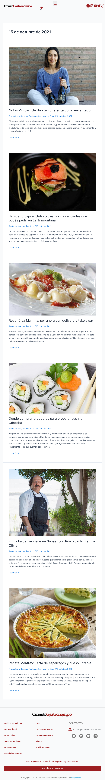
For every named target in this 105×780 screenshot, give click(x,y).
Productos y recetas (44, 729)
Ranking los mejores (13, 723)
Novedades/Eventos (13, 753)
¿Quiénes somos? (43, 747)
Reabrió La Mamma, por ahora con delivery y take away (51, 320)
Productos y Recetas (18, 116)
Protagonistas (10, 735)
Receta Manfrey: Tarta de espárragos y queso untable (50, 663)
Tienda (39, 741)
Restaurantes (35, 116)
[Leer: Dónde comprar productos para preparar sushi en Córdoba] (52, 388)
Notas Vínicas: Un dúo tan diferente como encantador (50, 110)
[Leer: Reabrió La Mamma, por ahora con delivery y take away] (52, 289)
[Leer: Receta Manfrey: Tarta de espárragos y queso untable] (52, 623)
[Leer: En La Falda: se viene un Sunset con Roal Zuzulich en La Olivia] (52, 502)
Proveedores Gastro (44, 735)
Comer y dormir (10, 729)
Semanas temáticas (12, 741)
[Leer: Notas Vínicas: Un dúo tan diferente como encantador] (52, 76)
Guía (38, 723)
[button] (55, 3)
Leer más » (14, 137)
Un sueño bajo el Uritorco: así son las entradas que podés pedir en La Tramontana (48, 218)
